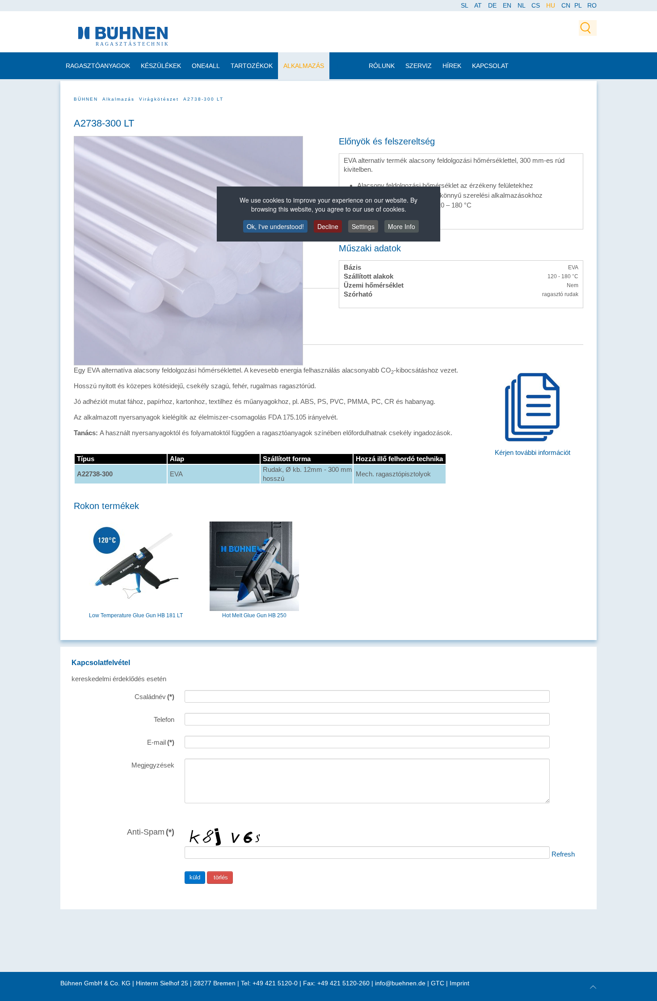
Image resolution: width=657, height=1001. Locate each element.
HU (551, 5)
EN (508, 5)
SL (465, 5)
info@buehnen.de (400, 983)
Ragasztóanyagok (98, 65)
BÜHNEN (86, 99)
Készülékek (161, 65)
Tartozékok (252, 65)
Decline (327, 226)
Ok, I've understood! (275, 226)
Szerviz (418, 65)
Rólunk (382, 65)
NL (522, 5)
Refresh (563, 853)
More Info (401, 226)
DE (493, 5)
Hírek (451, 65)
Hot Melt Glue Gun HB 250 (254, 615)
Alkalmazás (303, 65)
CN (566, 5)
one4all (206, 65)
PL (578, 5)
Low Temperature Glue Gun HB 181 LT (136, 615)
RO (592, 5)
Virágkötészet (159, 99)
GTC (437, 983)
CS (536, 5)
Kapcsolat (490, 65)
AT (479, 5)
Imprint (459, 983)
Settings (363, 226)
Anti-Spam (150, 831)
